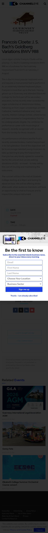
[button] (45, 236)
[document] (24, 266)
